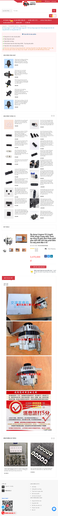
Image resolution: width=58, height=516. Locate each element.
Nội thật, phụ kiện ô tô (37, 505)
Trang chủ (7, 20)
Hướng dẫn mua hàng (36, 489)
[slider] (32, 248)
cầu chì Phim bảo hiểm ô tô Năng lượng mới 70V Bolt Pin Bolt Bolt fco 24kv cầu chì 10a (41, 469)
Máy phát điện (23, 26)
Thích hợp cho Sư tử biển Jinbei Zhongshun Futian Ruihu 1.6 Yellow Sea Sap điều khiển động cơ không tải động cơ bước (21, 72)
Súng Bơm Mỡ (35, 503)
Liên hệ (28, 22)
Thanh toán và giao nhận (37, 491)
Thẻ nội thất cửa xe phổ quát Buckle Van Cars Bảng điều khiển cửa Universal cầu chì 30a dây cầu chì (21, 122)
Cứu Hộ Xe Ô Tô (8, 22)
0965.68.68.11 (8, 490)
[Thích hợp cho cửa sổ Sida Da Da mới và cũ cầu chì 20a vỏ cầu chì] (9, 164)
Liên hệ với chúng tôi (36, 496)
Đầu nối (33, 510)
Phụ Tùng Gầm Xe (46, 20)
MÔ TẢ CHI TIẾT (8, 278)
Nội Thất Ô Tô (33, 20)
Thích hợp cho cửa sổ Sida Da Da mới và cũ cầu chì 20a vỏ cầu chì (21, 161)
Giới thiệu (34, 486)
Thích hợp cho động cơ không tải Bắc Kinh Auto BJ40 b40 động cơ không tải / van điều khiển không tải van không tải (21, 61)
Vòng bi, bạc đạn (35, 507)
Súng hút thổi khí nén (36, 500)
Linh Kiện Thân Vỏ (20, 20)
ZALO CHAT (5, 498)
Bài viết (19, 22)
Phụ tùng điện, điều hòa (13, 26)
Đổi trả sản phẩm (35, 493)
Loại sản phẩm (6, 10)
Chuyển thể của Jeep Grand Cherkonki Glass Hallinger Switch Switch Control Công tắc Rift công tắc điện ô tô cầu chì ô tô (46, 182)
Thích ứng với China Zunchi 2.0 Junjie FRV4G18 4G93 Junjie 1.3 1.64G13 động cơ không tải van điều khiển (21, 81)
